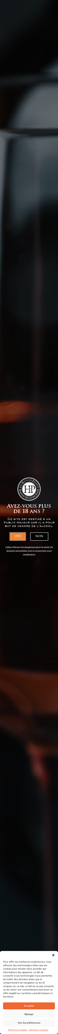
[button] (53, 955)
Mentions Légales (18, 1029)
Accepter (29, 1005)
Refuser (29, 1014)
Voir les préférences (29, 1022)
